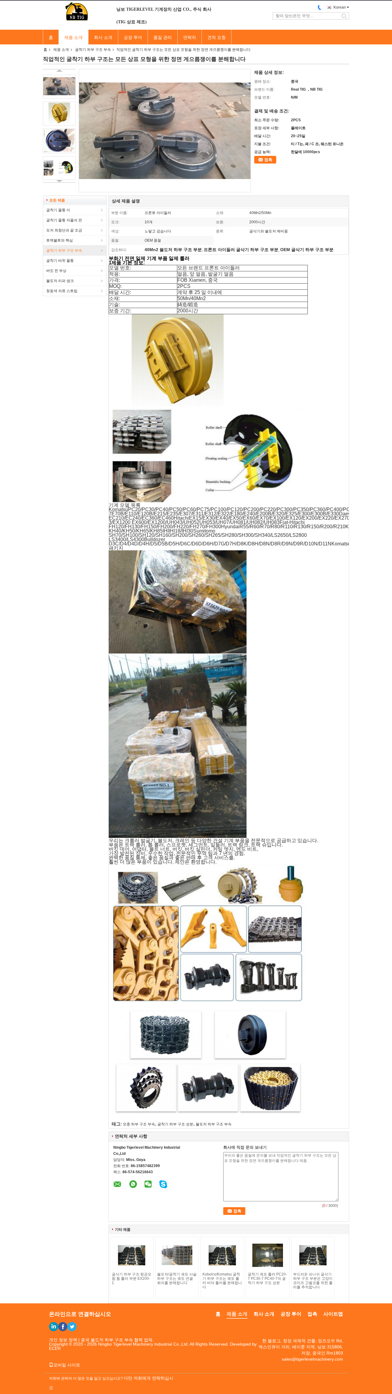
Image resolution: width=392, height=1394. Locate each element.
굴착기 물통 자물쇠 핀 (64, 220)
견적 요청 (216, 37)
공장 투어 (133, 37)
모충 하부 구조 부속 (139, 1124)
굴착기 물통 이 (58, 210)
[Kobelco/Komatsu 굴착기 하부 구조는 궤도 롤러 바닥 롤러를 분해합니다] (222, 1255)
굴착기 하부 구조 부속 (93, 49)
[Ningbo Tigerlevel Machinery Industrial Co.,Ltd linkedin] (53, 1327)
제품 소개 (73, 37)
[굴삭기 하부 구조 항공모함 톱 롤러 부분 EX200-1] (131, 1255)
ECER (55, 1348)
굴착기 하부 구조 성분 (175, 1124)
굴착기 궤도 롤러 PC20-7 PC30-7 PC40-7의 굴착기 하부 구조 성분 (267, 1278)
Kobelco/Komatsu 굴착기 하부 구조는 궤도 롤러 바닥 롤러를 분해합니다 (222, 1280)
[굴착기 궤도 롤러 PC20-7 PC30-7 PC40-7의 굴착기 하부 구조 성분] (267, 1255)
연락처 (189, 37)
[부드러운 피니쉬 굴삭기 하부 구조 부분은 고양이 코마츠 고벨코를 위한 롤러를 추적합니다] (313, 1255)
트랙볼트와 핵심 (59, 240)
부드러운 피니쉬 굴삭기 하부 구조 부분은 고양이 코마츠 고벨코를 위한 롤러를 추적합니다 (313, 1280)
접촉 (268, 159)
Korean (340, 7)
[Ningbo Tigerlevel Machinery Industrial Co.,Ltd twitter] (72, 1327)
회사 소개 (103, 37)
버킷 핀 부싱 (56, 271)
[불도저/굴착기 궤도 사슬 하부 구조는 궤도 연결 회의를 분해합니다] (177, 1255)
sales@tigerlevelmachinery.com (312, 1359)
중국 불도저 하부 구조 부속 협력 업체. (117, 1339)
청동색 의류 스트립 (61, 291)
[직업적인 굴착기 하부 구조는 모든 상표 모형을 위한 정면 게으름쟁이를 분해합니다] (59, 87)
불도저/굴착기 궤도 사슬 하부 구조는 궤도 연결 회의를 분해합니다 (177, 1278)
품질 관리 (162, 37)
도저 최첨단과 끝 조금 (64, 230)
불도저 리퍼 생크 (60, 281)
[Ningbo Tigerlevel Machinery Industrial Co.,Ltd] (76, 11)
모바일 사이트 (66, 1364)
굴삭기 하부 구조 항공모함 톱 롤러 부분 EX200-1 (131, 1278)
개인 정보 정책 (63, 1339)
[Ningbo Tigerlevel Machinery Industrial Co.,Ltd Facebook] (62, 1327)
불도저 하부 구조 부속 (214, 1124)
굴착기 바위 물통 (60, 260)
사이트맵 (333, 1314)
